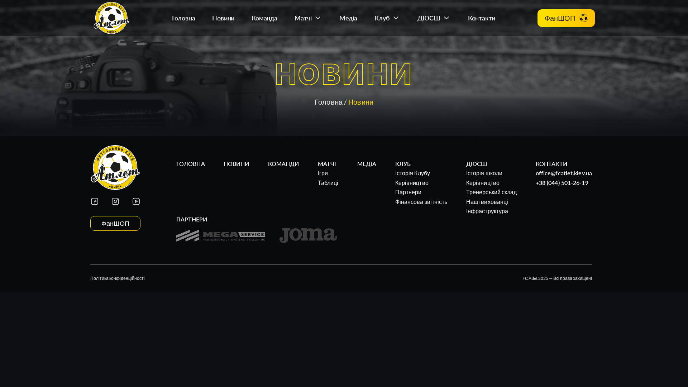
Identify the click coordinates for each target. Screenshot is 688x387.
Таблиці (328, 182)
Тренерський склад (491, 191)
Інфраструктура (487, 210)
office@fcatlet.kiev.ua (564, 172)
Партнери (408, 191)
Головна (329, 101)
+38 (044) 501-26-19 (562, 182)
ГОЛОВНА (190, 163)
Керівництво (412, 182)
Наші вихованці (487, 201)
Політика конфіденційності (117, 278)
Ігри (323, 172)
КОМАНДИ (283, 163)
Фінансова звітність (421, 201)
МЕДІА (367, 163)
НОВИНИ (236, 163)
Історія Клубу (412, 172)
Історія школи (484, 172)
